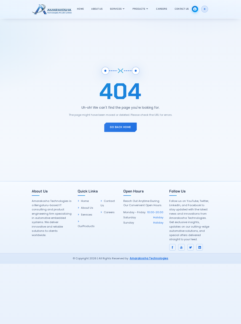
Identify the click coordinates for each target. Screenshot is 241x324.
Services (116, 9)
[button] (204, 9)
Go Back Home (120, 127)
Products (139, 9)
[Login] (195, 9)
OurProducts (86, 226)
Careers (161, 9)
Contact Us (182, 9)
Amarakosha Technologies (149, 258)
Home (80, 9)
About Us (97, 9)
